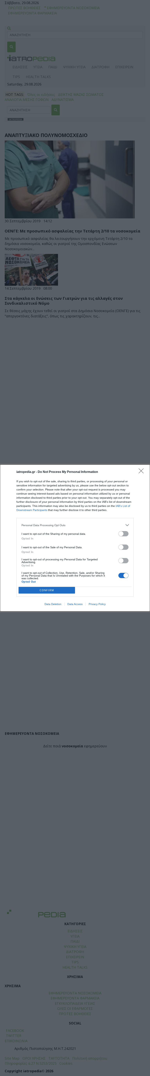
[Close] (142, 472)
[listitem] (75, 525)
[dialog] (75, 538)
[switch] (123, 533)
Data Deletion (53, 604)
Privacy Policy (97, 604)
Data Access (75, 604)
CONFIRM (47, 590)
